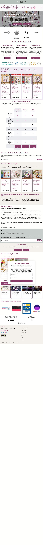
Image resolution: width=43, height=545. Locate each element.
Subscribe (22, 281)
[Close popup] (33, 262)
